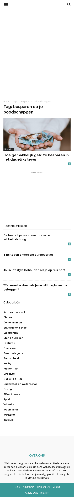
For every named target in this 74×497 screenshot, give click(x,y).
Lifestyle (9, 373)
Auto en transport (14, 312)
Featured (9, 343)
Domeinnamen (12, 322)
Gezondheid (11, 358)
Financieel (8, 149)
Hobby (7, 363)
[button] (5, 4)
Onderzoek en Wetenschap (20, 384)
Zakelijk (8, 419)
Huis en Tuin (10, 368)
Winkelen (9, 414)
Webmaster (10, 409)
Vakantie (8, 404)
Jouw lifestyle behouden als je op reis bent (34, 270)
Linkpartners (43, 486)
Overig (7, 389)
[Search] (69, 4)
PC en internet (12, 394)
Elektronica (10, 332)
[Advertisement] (37, 47)
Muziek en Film (12, 379)
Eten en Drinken (13, 338)
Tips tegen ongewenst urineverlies (28, 254)
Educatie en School (15, 327)
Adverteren (28, 486)
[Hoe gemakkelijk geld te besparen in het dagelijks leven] (37, 134)
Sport (6, 399)
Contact (56, 486)
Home (6, 101)
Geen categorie (13, 353)
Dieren (7, 317)
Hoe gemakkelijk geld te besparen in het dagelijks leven (36, 157)
